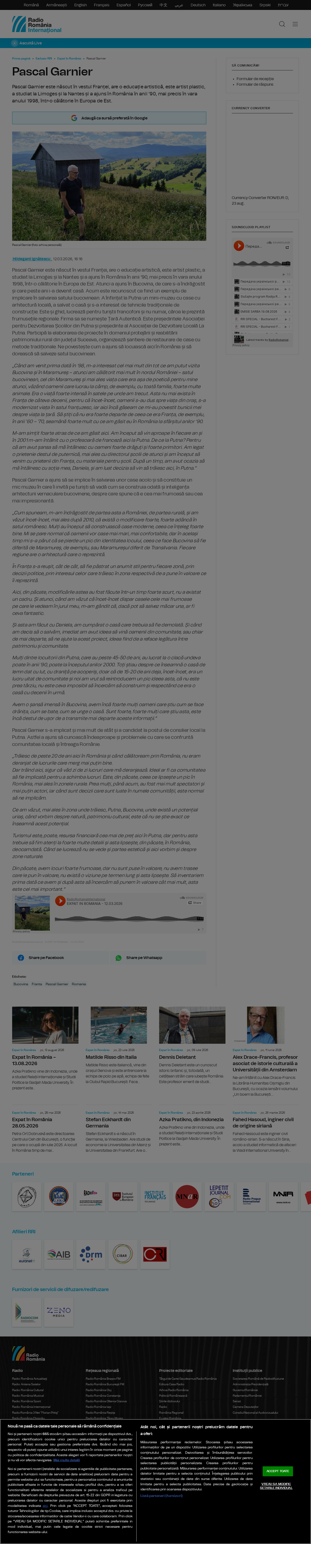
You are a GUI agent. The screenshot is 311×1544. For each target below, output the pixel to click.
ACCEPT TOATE (278, 1471)
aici (45, 1506)
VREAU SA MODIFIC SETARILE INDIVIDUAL (276, 1486)
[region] (155, 1481)
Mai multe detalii (66, 1460)
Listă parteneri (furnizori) (161, 1496)
